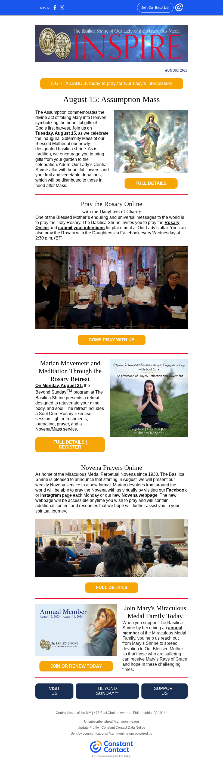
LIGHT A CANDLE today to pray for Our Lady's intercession (111, 83)
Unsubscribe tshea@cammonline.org (111, 721)
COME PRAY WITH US (112, 339)
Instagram (50, 495)
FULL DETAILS (151, 183)
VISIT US (54, 691)
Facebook (176, 490)
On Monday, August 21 (58, 385)
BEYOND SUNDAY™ (107, 691)
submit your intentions (81, 227)
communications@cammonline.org (108, 733)
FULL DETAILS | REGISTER (70, 444)
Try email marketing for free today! (111, 756)
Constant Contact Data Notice (123, 727)
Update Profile (88, 727)
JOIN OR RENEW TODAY (76, 666)
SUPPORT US (164, 691)
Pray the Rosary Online (111, 203)
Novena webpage (139, 495)
